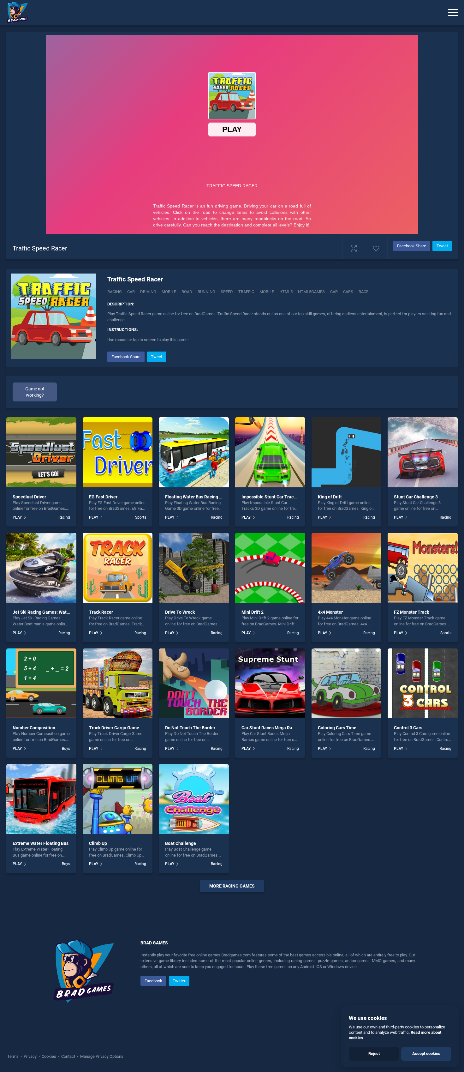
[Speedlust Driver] (41, 452)
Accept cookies (426, 1053)
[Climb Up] (118, 799)
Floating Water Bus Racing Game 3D (201, 496)
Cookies (49, 1056)
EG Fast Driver (103, 496)
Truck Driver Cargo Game (114, 727)
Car (131, 291)
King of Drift (330, 496)
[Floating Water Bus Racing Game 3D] (194, 452)
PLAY (17, 517)
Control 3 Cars (408, 727)
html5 (286, 291)
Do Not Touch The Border (190, 727)
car (334, 291)
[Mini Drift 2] (270, 568)
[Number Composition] (41, 683)
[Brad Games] (14, 12)
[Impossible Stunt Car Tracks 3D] (270, 452)
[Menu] (453, 12)
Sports (140, 517)
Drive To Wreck (180, 612)
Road (186, 291)
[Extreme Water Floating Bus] (41, 799)
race (363, 291)
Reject (374, 1053)
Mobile (169, 291)
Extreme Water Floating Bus (40, 843)
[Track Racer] (118, 568)
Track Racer (101, 612)
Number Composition (34, 727)
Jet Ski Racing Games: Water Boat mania (54, 612)
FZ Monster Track (411, 612)
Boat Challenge (180, 843)
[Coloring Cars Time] (347, 683)
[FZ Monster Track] (423, 568)
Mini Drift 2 (252, 612)
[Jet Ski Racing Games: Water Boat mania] (41, 568)
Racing (114, 291)
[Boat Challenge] (194, 799)
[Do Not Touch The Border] (194, 683)
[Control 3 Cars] (423, 683)
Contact (68, 1056)
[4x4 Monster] (347, 568)
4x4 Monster (330, 612)
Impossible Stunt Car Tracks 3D (272, 496)
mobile (266, 291)
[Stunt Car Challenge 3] (423, 452)
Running (206, 291)
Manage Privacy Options (101, 1056)
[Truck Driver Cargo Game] (118, 683)
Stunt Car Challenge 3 (416, 496)
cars (348, 291)
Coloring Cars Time (337, 727)
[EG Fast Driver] (118, 452)
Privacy (30, 1056)
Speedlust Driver (29, 496)
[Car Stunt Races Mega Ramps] (270, 683)
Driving (148, 291)
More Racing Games (232, 885)
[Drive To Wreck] (194, 568)
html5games (311, 291)
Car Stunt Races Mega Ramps (271, 727)
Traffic (246, 291)
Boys (66, 748)
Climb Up (98, 843)
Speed (227, 291)
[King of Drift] (347, 452)
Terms (13, 1056)
